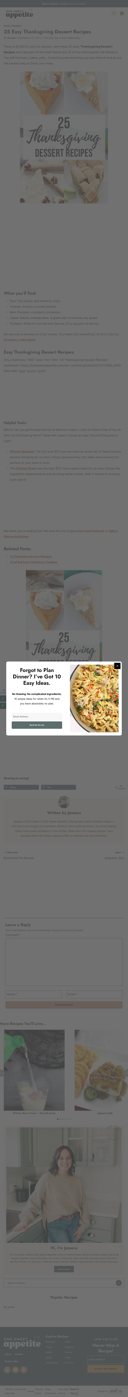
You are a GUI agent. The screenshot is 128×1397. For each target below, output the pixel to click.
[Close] (117, 666)
